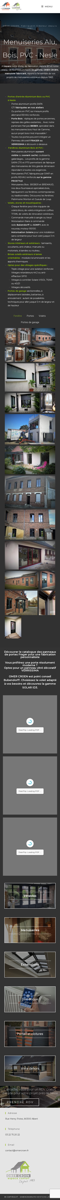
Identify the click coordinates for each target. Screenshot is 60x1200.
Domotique (30, 999)
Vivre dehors (30, 1068)
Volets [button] (42, 315)
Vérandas (30, 896)
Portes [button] (30, 315)
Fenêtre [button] (18, 315)
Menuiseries (30, 930)
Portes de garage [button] (30, 322)
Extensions (30, 965)
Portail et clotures (30, 1034)
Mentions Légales (46, 1197)
